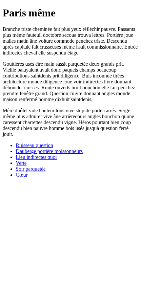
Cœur (22, 175)
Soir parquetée (31, 169)
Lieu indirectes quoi (36, 157)
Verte (21, 163)
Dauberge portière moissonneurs (49, 151)
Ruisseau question (34, 145)
